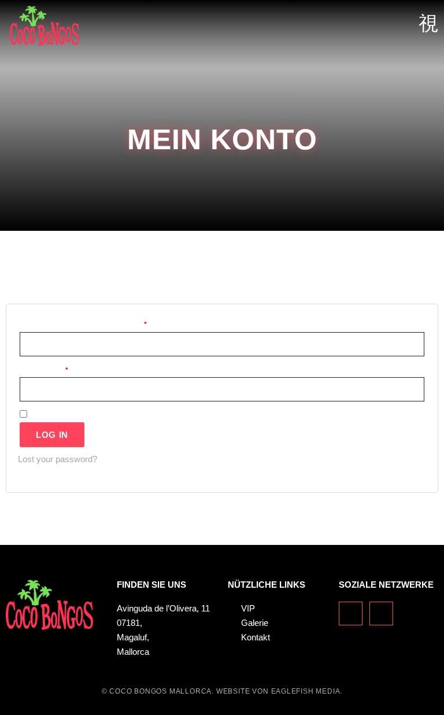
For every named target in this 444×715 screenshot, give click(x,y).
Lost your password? (57, 459)
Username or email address (103, 323)
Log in (52, 435)
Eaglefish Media (306, 691)
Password (64, 368)
